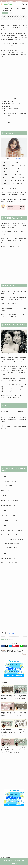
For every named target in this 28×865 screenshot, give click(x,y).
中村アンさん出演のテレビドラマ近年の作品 (15, 113)
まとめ (5, 111)
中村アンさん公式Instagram (15, 158)
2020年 (8, 115)
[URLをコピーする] (25, 646)
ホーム (4, 860)
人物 (11, 12)
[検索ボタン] (23, 4)
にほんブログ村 (10, 633)
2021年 (8, 117)
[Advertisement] (14, 76)
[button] (3, 646)
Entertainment (5, 12)
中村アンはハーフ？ (9, 106)
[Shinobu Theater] (7, 4)
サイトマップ (23, 860)
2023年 (8, 121)
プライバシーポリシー (10, 860)
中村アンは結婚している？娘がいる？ (13, 108)
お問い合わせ (17, 860)
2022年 (8, 119)
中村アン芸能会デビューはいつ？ (12, 104)
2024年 (8, 122)
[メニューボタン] (26, 4)
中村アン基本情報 (8, 101)
